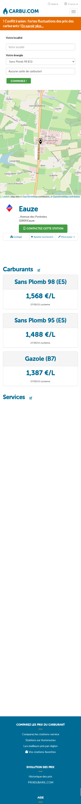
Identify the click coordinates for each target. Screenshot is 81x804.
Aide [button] (53, 4)
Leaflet (6, 196)
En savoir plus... (32, 26)
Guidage (17, 236)
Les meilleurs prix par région (41, 746)
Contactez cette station (44, 228)
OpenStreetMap (30, 196)
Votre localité (14, 37)
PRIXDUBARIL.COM (40, 782)
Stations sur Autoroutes (41, 740)
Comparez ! (19, 81)
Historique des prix (40, 776)
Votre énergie (14, 55)
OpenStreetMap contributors (66, 196)
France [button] (72, 4)
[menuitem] (40, 726)
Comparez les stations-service (40, 734)
